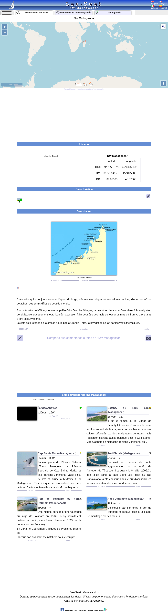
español (163, 8)
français (163, 4)
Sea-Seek (84, 4)
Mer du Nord (50, 156)
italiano (154, 8)
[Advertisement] (84, 114)
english (154, 4)
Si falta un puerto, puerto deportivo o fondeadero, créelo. (115, 596)
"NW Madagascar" (84, 338)
